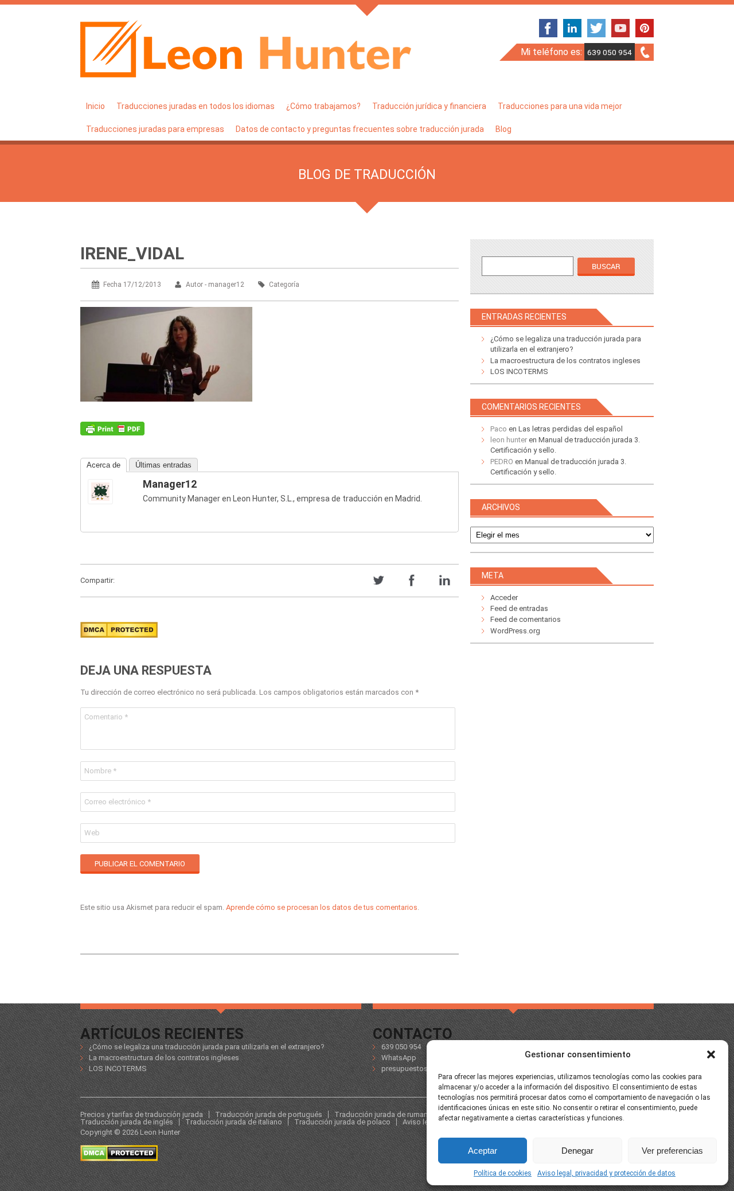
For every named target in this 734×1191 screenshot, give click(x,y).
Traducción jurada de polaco (342, 1122)
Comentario (106, 717)
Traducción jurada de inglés (126, 1122)
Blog (503, 129)
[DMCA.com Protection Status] (119, 641)
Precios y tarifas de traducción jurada (141, 1114)
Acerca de (103, 465)
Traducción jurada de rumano (383, 1114)
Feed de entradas (519, 608)
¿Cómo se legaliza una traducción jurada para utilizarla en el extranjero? (207, 1046)
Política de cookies (503, 1173)
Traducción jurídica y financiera (429, 106)
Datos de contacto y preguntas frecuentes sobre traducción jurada (360, 129)
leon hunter (508, 439)
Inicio (95, 106)
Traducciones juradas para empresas (155, 129)
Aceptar (482, 1150)
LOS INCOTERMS (519, 371)
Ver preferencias (672, 1150)
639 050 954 (609, 52)
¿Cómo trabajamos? (323, 106)
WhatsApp (398, 1057)
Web (92, 832)
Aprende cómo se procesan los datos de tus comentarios (321, 907)
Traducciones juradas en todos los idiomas (195, 106)
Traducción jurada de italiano (233, 1122)
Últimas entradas (163, 465)
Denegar (577, 1150)
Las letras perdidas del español (570, 429)
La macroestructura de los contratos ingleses (565, 360)
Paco (498, 429)
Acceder (504, 597)
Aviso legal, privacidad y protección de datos (606, 1173)
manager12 (170, 484)
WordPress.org (515, 630)
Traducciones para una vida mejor (560, 106)
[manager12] (111, 491)
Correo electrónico (117, 801)
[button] (711, 1054)
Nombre (100, 770)
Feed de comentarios (525, 619)
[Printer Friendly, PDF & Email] (112, 431)
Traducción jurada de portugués (268, 1114)
